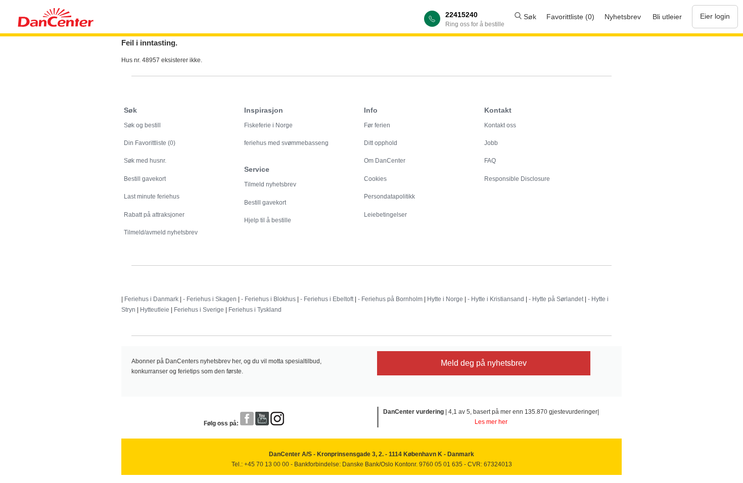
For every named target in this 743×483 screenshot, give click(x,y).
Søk (529, 17)
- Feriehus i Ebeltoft (326, 299)
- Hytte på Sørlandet (556, 299)
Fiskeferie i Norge (268, 125)
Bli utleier (667, 17)
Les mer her (491, 421)
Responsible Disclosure (517, 178)
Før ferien (377, 125)
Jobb (491, 143)
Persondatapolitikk (389, 196)
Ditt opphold (380, 143)
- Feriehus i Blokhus (268, 299)
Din (149, 143)
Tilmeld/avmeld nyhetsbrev (161, 232)
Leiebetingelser (385, 214)
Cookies (375, 178)
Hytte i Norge (445, 299)
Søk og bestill (142, 125)
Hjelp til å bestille (267, 220)
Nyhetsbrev (623, 17)
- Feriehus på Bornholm (390, 299)
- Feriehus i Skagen (210, 299)
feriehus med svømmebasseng (286, 143)
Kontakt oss (500, 125)
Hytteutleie (154, 309)
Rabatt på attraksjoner (154, 214)
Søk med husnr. (145, 160)
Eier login (715, 16)
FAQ (490, 160)
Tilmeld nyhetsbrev (270, 184)
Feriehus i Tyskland (255, 309)
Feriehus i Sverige (199, 309)
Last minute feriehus (151, 196)
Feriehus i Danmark (151, 299)
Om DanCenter (384, 160)
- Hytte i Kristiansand (496, 299)
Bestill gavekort (145, 178)
